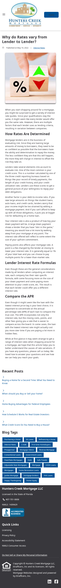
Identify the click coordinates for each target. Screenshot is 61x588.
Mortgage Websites (23, 572)
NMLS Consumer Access (14, 545)
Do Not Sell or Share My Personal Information (24, 555)
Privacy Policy (8, 535)
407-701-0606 (12, 499)
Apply (51, 14)
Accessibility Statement (13, 540)
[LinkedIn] (49, 582)
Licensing (7, 530)
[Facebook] (56, 582)
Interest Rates (39, 48)
